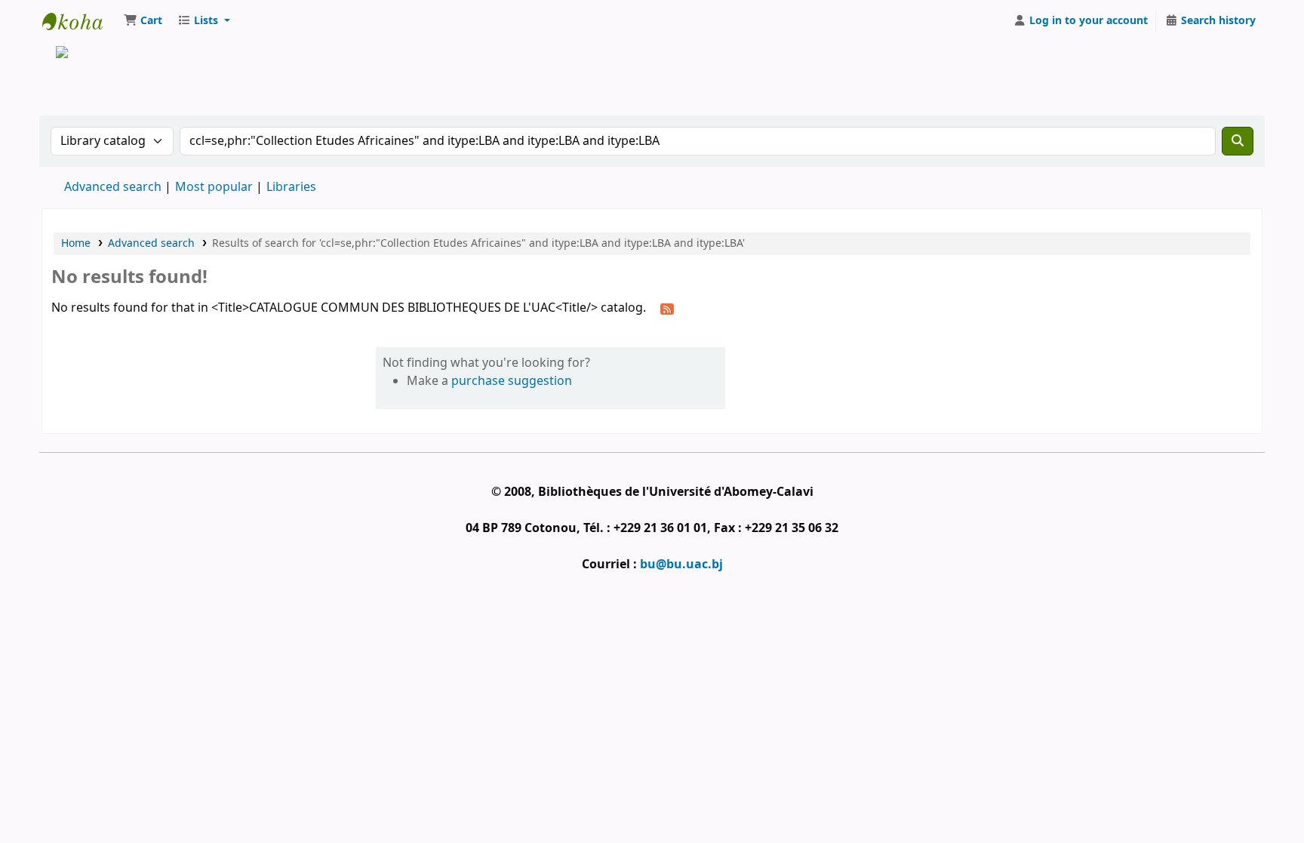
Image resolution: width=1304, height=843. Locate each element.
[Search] (1237, 141)
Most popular (214, 187)
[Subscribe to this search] (667, 308)
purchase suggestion (511, 381)
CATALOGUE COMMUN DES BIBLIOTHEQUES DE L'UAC (80, 21)
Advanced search (112, 187)
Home (76, 243)
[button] (143, 21)
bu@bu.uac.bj (681, 564)
